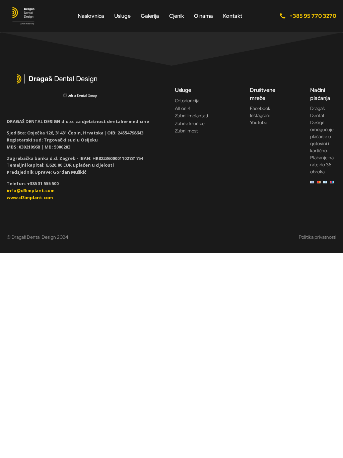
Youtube (258, 122)
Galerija (150, 15)
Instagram (260, 115)
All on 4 (183, 108)
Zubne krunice (190, 123)
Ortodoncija (187, 101)
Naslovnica (91, 15)
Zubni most (186, 131)
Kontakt (232, 15)
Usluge (122, 15)
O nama (203, 15)
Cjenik (176, 15)
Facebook (260, 108)
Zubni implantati (191, 116)
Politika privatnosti (317, 237)
